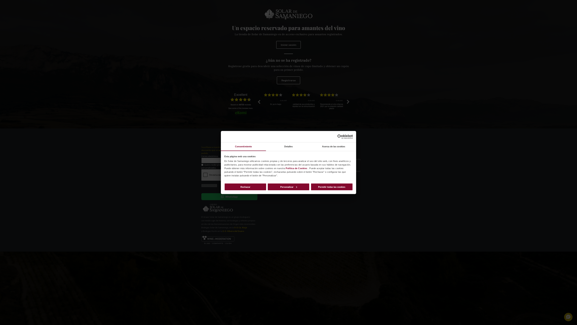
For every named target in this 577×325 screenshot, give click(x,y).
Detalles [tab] (288, 146)
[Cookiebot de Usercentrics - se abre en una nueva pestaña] (340, 136)
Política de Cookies (296, 168)
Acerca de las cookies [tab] (333, 146)
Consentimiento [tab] (243, 146)
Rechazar (245, 187)
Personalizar (286, 187)
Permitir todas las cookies (331, 187)
